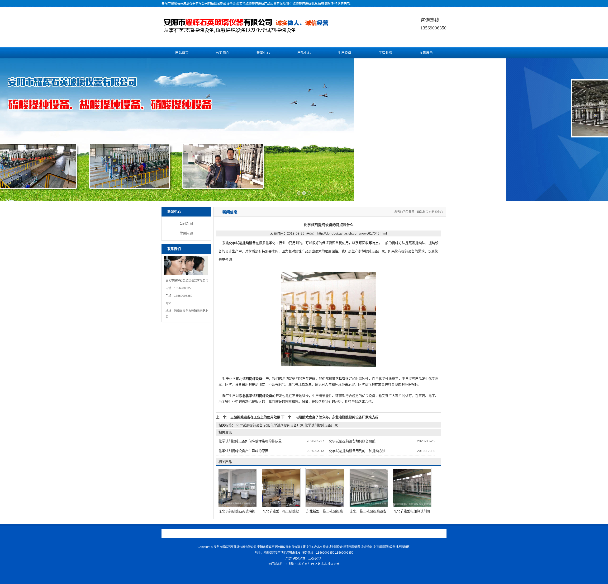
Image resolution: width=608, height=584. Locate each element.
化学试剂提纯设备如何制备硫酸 (352, 441)
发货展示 (426, 53)
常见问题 (186, 233)
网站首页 (182, 53)
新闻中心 (263, 53)
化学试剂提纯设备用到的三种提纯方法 (357, 451)
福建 (330, 564)
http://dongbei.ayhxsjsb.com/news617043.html (352, 233)
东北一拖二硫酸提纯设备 (368, 511)
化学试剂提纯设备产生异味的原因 (243, 451)
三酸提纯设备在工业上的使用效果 (255, 417)
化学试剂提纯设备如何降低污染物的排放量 (250, 441)
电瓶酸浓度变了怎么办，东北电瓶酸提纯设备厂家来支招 (336, 417)
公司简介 (222, 53)
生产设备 (344, 53)
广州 (305, 564)
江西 (311, 564)
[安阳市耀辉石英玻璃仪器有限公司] (256, 30)
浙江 (292, 564)
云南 (337, 564)
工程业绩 (385, 53)
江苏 (298, 564)
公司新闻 (186, 223)
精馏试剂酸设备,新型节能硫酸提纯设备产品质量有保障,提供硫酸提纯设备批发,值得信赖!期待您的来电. (281, 3)
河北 (317, 564)
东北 (324, 564)
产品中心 (304, 53)
